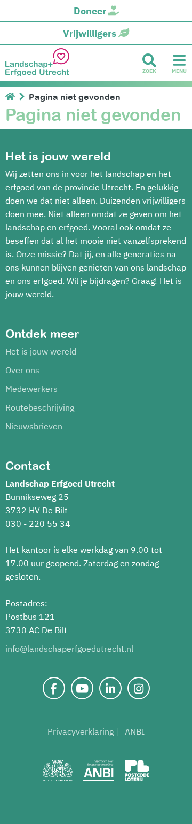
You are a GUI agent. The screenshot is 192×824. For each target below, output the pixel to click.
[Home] (12, 97)
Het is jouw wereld (40, 351)
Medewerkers (31, 388)
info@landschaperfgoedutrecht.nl (69, 648)
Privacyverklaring (80, 731)
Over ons (22, 370)
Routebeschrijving (39, 407)
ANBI (135, 731)
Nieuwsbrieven (33, 426)
